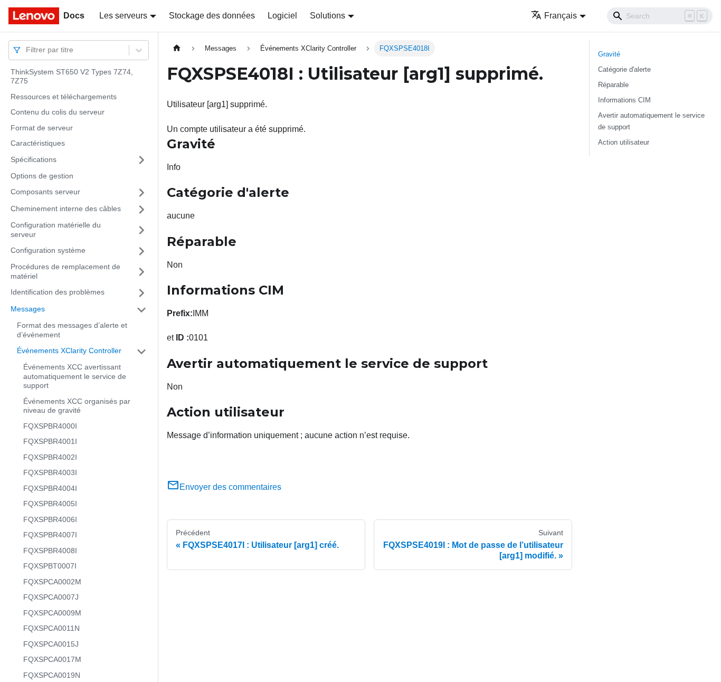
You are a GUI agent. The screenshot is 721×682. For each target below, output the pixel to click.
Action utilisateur (623, 142)
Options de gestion (42, 176)
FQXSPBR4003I (50, 473)
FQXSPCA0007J (51, 597)
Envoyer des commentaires (230, 486)
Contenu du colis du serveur (58, 112)
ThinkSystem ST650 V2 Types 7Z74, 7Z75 (72, 77)
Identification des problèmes (58, 292)
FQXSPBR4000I (50, 426)
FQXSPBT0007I (50, 566)
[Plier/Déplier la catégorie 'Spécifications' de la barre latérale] (141, 159)
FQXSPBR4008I (50, 550)
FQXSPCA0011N (51, 628)
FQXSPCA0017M (52, 660)
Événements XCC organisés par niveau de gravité (76, 406)
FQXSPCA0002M (52, 581)
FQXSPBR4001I (50, 442)
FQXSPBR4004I (50, 488)
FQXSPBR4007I (50, 535)
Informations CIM (624, 100)
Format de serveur (42, 128)
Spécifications (33, 159)
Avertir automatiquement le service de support (651, 120)
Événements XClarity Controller (69, 351)
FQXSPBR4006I (50, 519)
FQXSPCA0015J (51, 644)
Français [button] (560, 15)
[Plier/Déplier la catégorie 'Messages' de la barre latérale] (141, 309)
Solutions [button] (327, 15)
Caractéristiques (38, 143)
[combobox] (27, 50)
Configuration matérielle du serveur (56, 230)
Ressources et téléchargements (64, 96)
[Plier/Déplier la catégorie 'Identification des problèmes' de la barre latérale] (141, 293)
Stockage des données (212, 15)
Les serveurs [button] (123, 15)
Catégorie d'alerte (624, 69)
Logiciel (282, 15)
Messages (28, 309)
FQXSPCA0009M (52, 613)
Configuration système (48, 251)
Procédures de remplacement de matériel (65, 272)
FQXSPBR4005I (50, 504)
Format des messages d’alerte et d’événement (72, 330)
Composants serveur (45, 192)
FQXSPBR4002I (50, 457)
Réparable (613, 85)
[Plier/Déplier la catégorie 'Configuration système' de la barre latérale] (141, 251)
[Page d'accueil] (177, 48)
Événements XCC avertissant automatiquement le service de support (74, 376)
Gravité (609, 54)
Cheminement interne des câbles (66, 209)
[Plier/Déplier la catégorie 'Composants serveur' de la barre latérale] (141, 192)
